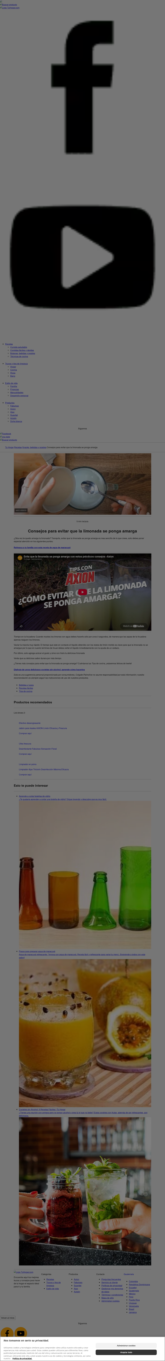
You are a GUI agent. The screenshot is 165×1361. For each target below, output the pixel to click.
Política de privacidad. (22, 1358)
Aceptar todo (126, 1352)
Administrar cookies (126, 1346)
